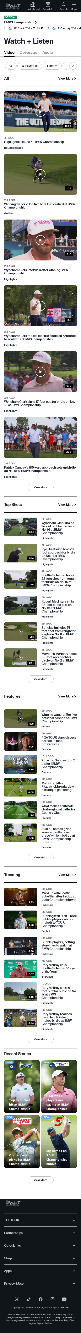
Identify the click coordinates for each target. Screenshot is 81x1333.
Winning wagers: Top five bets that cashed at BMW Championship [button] (39, 206)
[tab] (9, 53)
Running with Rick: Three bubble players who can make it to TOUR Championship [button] (59, 921)
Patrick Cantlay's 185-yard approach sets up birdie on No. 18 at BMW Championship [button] (40, 469)
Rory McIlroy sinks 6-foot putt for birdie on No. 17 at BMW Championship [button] (59, 992)
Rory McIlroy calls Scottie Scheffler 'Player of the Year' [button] (59, 968)
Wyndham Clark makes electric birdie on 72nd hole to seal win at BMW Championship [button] (40, 337)
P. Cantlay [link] (64, 28)
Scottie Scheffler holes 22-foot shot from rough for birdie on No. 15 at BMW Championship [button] (59, 580)
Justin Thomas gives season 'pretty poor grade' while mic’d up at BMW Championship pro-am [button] (58, 835)
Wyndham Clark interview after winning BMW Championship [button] (36, 271)
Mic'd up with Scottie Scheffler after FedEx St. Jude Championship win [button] (59, 896)
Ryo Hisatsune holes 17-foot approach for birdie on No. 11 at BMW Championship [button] (58, 554)
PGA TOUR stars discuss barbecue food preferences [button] (59, 741)
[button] (11, 66)
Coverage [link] (28, 52)
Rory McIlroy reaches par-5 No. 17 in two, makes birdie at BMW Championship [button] (57, 1019)
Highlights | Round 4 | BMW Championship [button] (34, 142)
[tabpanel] (40, 628)
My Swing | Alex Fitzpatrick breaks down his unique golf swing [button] (59, 787)
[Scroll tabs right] (73, 66)
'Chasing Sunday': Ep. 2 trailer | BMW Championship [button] (58, 764)
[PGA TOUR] (13, 1203)
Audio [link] (47, 52)
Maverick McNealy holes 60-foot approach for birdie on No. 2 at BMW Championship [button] (59, 658)
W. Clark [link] (19, 28)
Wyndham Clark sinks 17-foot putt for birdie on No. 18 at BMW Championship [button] (39, 403)
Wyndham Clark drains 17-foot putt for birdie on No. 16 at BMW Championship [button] (58, 528)
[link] (13, 6)
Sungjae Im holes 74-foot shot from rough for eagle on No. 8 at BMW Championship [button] (58, 632)
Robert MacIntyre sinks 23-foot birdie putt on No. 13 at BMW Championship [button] (58, 606)
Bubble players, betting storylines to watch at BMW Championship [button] (58, 945)
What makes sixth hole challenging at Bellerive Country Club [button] (58, 809)
